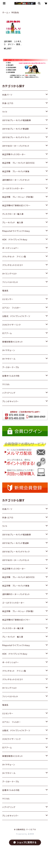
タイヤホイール (9, 359)
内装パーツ (7, 95)
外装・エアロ (7, 103)
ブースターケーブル (10, 367)
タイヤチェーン (8, 350)
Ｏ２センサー (7, 299)
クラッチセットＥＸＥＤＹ (12, 265)
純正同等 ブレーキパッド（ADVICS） (18, 163)
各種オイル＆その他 (10, 376)
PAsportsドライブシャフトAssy (16, 231)
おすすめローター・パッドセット (15, 146)
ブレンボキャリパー (10, 401)
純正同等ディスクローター (14, 154)
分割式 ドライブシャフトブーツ (16, 316)
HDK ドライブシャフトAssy (14, 239)
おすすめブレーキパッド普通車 (15, 129)
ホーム (5, 12)
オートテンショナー (10, 248)
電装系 (5, 290)
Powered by (22, 834)
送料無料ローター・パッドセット (16, 180)
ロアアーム (7, 333)
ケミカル (6, 384)
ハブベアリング (8, 393)
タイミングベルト (9, 273)
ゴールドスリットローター (13, 188)
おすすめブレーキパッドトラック (16, 137)
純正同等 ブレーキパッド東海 (15, 171)
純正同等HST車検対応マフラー (16, 205)
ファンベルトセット (10, 282)
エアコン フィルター (11, 307)
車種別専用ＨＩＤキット (12, 342)
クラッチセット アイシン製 (14, 256)
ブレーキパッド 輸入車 (12, 222)
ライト (4, 112)
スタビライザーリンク (11, 325)
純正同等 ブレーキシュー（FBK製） (18, 197)
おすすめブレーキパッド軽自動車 (16, 120)
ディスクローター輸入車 (13, 214)
